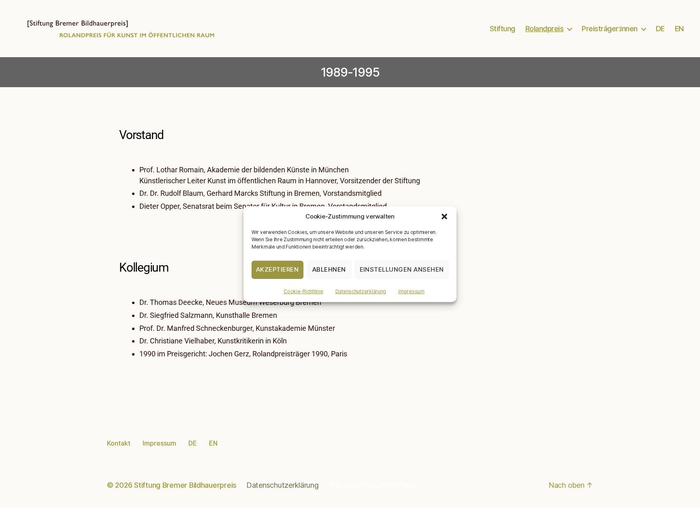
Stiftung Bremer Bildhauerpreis (185, 485)
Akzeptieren (277, 269)
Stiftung (502, 28)
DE (660, 28)
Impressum (411, 291)
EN (679, 28)
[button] (444, 216)
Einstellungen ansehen (402, 269)
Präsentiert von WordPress (372, 485)
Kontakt (118, 443)
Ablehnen (329, 269)
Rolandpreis (544, 28)
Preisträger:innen (610, 28)
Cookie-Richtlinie (303, 291)
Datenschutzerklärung (360, 291)
